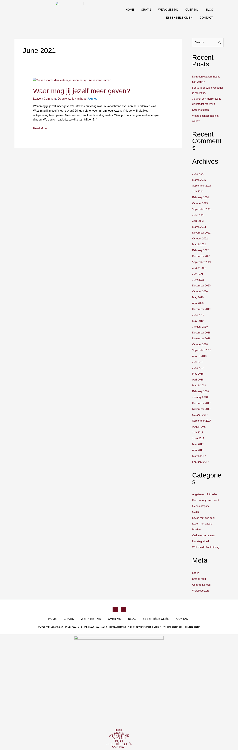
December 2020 (201, 285)
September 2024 (201, 185)
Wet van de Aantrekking (205, 547)
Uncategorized (200, 541)
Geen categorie (201, 505)
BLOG (209, 9)
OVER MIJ (191, 9)
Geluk (195, 511)
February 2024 (200, 197)
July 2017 (197, 432)
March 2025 (199, 179)
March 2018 (199, 385)
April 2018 (198, 379)
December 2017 (201, 403)
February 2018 (200, 391)
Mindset (196, 529)
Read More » (41, 128)
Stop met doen (200, 109)
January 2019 (200, 326)
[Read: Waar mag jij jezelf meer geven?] (72, 80)
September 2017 (201, 420)
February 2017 (200, 461)
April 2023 (198, 220)
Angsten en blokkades (204, 494)
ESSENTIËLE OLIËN (179, 17)
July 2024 (197, 191)
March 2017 (199, 455)
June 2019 (198, 314)
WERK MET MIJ (168, 9)
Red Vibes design (192, 626)
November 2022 (201, 232)
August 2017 (199, 426)
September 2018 (201, 350)
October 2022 (200, 238)
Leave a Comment (44, 98)
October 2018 (200, 344)
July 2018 (197, 361)
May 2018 (198, 373)
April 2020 (198, 303)
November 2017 (201, 408)
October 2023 (200, 203)
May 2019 (198, 320)
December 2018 (201, 332)
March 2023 (199, 226)
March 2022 (199, 244)
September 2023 (201, 209)
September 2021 (201, 262)
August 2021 (199, 267)
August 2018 (199, 356)
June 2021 (198, 279)
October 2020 (200, 291)
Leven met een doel (203, 517)
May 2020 (198, 297)
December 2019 (201, 309)
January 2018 (200, 397)
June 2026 (198, 173)
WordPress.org (200, 590)
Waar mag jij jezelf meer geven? (81, 91)
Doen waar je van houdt (72, 98)
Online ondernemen (203, 535)
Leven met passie (202, 523)
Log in (195, 572)
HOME (130, 9)
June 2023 (198, 214)
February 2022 (200, 250)
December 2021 (201, 256)
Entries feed (199, 578)
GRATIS (146, 9)
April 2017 (198, 450)
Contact (157, 626)
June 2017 (198, 438)
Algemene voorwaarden (139, 626)
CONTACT (206, 17)
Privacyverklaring (117, 626)
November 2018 (201, 338)
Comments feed (201, 584)
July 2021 (197, 273)
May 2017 (198, 444)
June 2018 (198, 367)
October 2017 (200, 414)
